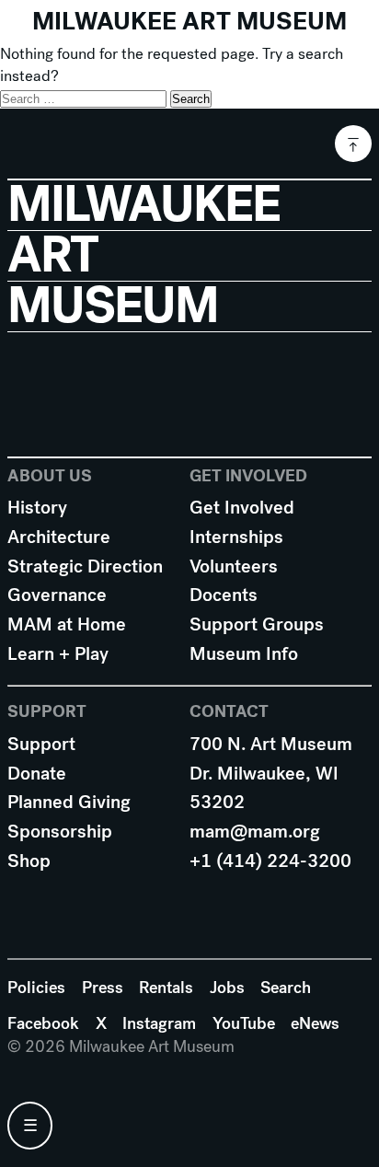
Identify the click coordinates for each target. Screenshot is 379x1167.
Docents (224, 595)
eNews (315, 1023)
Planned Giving (69, 802)
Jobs (227, 987)
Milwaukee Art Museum (189, 21)
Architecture (58, 537)
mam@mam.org (255, 831)
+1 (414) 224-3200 (270, 861)
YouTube (243, 1023)
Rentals (166, 987)
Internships (236, 537)
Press (102, 987)
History (37, 507)
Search (285, 987)
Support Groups (257, 624)
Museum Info (244, 653)
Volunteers (234, 566)
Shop (29, 861)
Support (41, 744)
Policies (36, 987)
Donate (36, 773)
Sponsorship (59, 831)
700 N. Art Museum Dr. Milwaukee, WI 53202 (271, 773)
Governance (57, 595)
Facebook (43, 1023)
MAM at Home (66, 624)
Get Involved (242, 507)
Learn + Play (58, 653)
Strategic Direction (85, 566)
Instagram (159, 1023)
